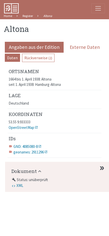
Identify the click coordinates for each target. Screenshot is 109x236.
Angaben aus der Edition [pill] (34, 47)
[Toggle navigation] (98, 8)
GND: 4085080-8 (25, 146)
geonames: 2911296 (28, 152)
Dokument (24, 171)
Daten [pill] (12, 57)
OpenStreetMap (21, 127)
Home (8, 16)
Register (28, 16)
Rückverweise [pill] (38, 57)
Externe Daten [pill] (85, 47)
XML (19, 185)
